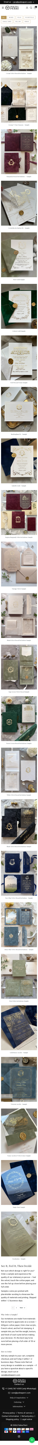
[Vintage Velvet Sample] (19, 564)
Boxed (11, 17)
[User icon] (27, 7)
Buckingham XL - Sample (19, 434)
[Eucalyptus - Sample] (19, 1234)
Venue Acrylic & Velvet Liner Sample (19, 1155)
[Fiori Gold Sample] (19, 254)
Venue (27, 21)
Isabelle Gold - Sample (19, 485)
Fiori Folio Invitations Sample (19, 1001)
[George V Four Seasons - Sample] (19, 100)
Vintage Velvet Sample (19, 589)
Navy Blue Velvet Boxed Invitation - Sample (19, 898)
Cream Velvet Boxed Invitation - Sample (19, 73)
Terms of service (25, 1413)
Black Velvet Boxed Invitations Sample (19, 846)
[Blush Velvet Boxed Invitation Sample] (19, 615)
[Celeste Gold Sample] (19, 306)
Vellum (18, 21)
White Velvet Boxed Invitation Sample (19, 795)
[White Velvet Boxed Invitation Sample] (19, 770)
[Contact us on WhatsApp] (32, 1440)
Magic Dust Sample (19, 1207)
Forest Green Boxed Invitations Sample (19, 743)
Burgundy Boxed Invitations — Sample (19, 176)
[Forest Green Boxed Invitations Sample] (19, 718)
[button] (3, 8)
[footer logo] (19, 1381)
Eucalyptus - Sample (19, 1259)
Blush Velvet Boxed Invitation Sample (19, 640)
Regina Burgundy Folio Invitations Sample (19, 537)
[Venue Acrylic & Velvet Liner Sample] (19, 1131)
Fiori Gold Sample (19, 279)
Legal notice (27, 1419)
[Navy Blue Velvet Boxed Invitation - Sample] (19, 873)
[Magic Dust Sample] (19, 1182)
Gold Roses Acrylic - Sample (19, 1052)
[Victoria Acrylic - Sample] (19, 1079)
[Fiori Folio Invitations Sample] (19, 976)
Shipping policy (12, 1419)
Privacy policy (9, 1413)
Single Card (7, 21)
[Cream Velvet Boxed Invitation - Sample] (19, 48)
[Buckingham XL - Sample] (19, 409)
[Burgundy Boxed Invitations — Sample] (19, 151)
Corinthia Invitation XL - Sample (19, 228)
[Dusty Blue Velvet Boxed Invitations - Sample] (19, 924)
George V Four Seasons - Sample (19, 125)
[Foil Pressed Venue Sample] (19, 357)
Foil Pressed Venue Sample (18, 382)
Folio (19, 17)
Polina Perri (22, 1425)
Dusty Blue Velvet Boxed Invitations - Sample (19, 949)
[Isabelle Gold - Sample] (19, 460)
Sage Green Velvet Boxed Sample (19, 692)
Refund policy (27, 1416)
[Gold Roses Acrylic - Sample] (19, 1027)
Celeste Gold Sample (19, 331)
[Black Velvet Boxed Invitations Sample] (19, 821)
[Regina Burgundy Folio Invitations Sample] (19, 512)
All (4, 17)
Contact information (10, 1416)
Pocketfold (29, 17)
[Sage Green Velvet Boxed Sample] (19, 667)
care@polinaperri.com (22, 2)
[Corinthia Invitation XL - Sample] (19, 203)
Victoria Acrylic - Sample (19, 1104)
